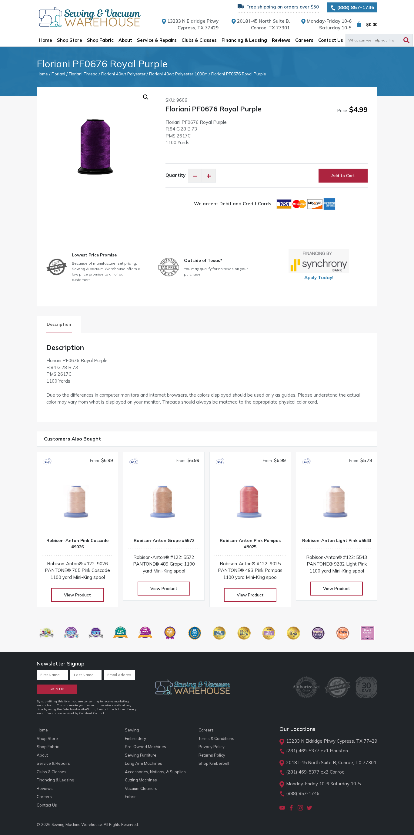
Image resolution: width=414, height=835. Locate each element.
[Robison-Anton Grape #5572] (163, 504)
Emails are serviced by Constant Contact (75, 713)
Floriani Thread (83, 73)
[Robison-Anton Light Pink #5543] (336, 504)
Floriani (58, 73)
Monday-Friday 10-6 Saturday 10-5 (323, 784)
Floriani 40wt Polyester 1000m (178, 73)
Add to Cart (343, 175)
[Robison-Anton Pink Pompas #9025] (250, 504)
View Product (77, 595)
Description (59, 324)
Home (42, 73)
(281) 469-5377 (302, 751)
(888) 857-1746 (355, 7)
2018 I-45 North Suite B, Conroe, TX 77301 (331, 762)
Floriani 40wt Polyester (123, 73)
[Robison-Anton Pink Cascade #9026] (77, 504)
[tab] (59, 324)
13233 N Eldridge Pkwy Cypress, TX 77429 (331, 741)
